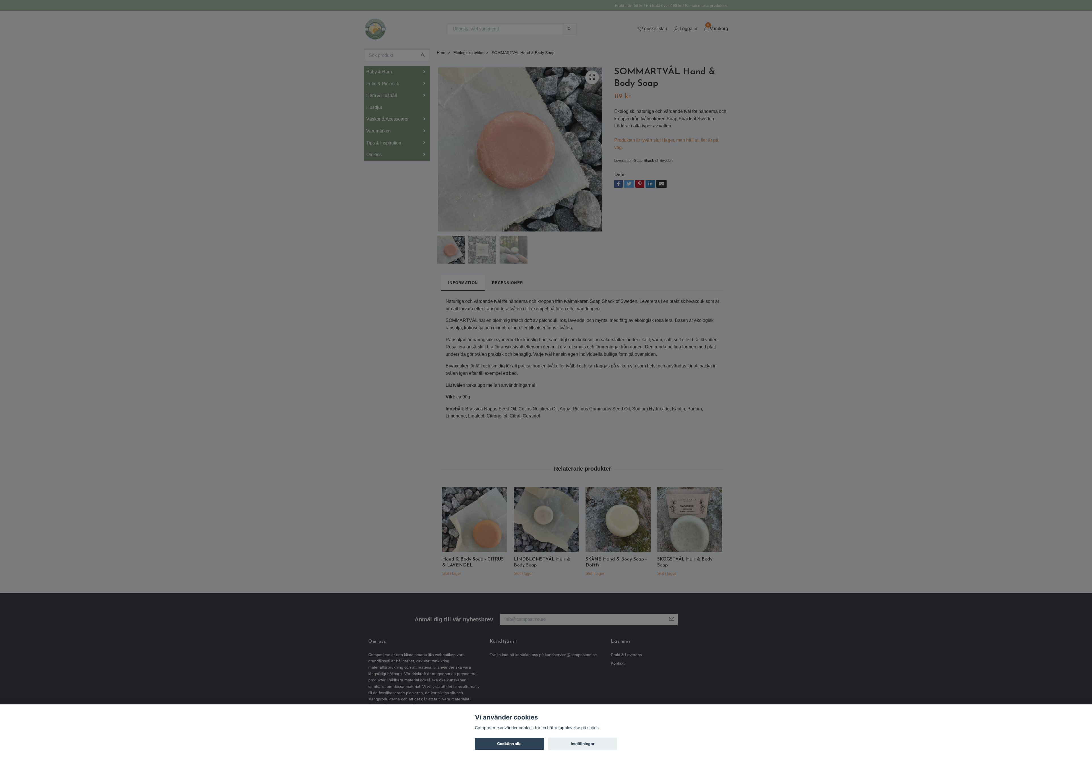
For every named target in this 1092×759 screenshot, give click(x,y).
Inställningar (583, 743)
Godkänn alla (509, 743)
